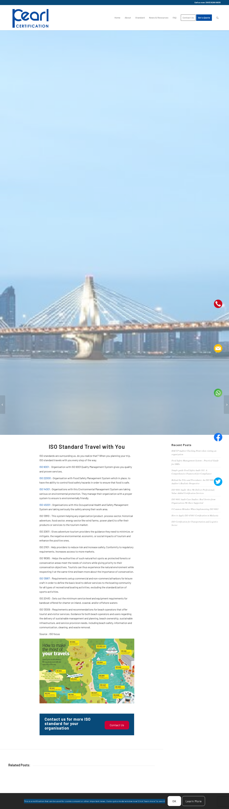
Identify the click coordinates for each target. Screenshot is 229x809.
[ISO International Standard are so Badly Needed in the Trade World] (226, 404)
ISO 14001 (44, 489)
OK (174, 801)
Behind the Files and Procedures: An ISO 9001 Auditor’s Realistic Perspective (193, 481)
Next (150, 792)
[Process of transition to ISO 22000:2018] (2, 404)
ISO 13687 (44, 578)
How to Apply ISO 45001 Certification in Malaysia (194, 515)
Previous (13, 792)
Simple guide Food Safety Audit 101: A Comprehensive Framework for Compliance (191, 472)
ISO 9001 (44, 466)
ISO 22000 (45, 478)
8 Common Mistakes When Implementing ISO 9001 (195, 509)
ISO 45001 (44, 504)
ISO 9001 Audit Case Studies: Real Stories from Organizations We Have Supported (193, 501)
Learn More (194, 801)
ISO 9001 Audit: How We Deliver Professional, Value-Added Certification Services (193, 491)
